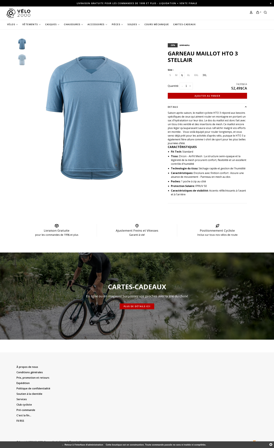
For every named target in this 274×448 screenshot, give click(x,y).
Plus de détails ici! (137, 306)
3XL (204, 75)
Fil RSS (20, 420)
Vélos (11, 24)
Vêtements (30, 24)
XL (188, 75)
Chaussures (72, 24)
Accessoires (96, 24)
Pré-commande (25, 410)
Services (21, 399)
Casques (51, 24)
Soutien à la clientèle (29, 394)
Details (173, 106)
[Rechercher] (266, 12)
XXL (196, 75)
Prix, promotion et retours (32, 377)
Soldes (132, 24)
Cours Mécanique (156, 24)
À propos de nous (27, 367)
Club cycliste (24, 404)
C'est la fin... (23, 415)
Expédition (23, 383)
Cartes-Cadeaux (184, 24)
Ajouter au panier (207, 95)
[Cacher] (271, 444)
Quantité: (173, 86)
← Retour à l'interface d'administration (82, 444)
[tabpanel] (91, 118)
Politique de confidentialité (33, 388)
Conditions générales (29, 372)
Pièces (116, 24)
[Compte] (252, 12)
